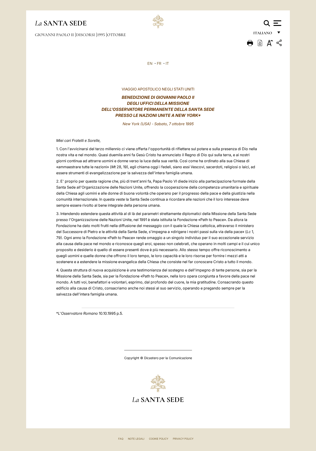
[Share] (279, 44)
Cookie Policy (158, 438)
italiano (263, 34)
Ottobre (116, 34)
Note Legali (136, 438)
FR (159, 63)
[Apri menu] (276, 23)
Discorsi (86, 34)
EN (149, 63)
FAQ (120, 438)
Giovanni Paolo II (55, 34)
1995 (101, 34)
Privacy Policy (183, 438)
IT (167, 63)
